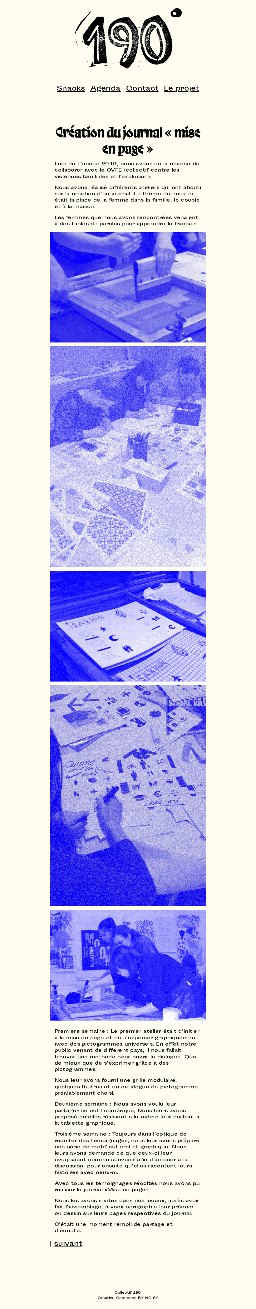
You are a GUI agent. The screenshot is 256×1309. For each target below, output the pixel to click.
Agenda (105, 89)
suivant (68, 1244)
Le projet (181, 89)
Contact (142, 89)
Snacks (71, 89)
